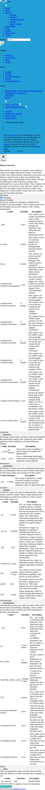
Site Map (8, 111)
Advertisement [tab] (6, 600)
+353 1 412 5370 (12, 105)
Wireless (13, 17)
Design (13, 22)
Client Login (10, 33)
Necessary (7, 198)
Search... (3, 40)
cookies (13, 135)
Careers (8, 31)
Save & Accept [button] (6, 786)
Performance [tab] (5, 463)
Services (8, 13)
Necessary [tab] (4, 195)
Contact (8, 35)
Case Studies (10, 26)
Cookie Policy (10, 118)
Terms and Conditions (13, 114)
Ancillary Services (17, 19)
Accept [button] (20, 151)
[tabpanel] (22, 316)
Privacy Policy (10, 116)
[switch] (1, 434)
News (7, 28)
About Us (9, 55)
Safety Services (16, 24)
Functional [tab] (4, 432)
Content (13, 15)
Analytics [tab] (4, 488)
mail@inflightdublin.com (15, 107)
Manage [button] (7, 151)
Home (7, 8)
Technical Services (12, 81)
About (7, 10)
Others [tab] (2, 766)
